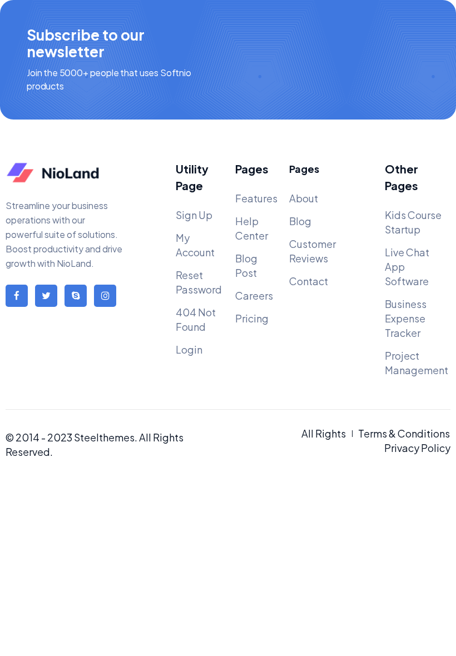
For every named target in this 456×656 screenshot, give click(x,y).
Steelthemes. (105, 437)
